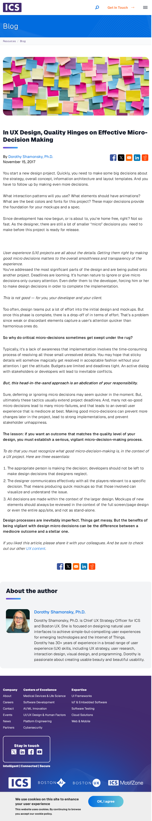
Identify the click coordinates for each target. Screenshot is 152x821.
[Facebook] (31, 752)
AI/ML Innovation (35, 709)
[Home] (12, 7)
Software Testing (83, 709)
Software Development (38, 702)
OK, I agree (106, 801)
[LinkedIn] (22, 752)
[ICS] (20, 782)
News (7, 721)
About (7, 696)
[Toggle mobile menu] (145, 7)
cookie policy (43, 813)
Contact (8, 709)
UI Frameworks (82, 696)
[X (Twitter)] (14, 752)
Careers (8, 702)
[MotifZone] (126, 783)
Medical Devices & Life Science (44, 696)
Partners (8, 727)
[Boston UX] (87, 783)
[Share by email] (129, 157)
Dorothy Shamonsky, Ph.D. (30, 156)
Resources (9, 41)
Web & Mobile (81, 721)
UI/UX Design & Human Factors (44, 715)
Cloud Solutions (82, 715)
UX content (35, 548)
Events (7, 715)
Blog (23, 41)
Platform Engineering (37, 721)
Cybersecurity (32, 727)
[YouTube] (39, 752)
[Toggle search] (97, 7)
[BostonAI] (52, 782)
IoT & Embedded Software (89, 702)
